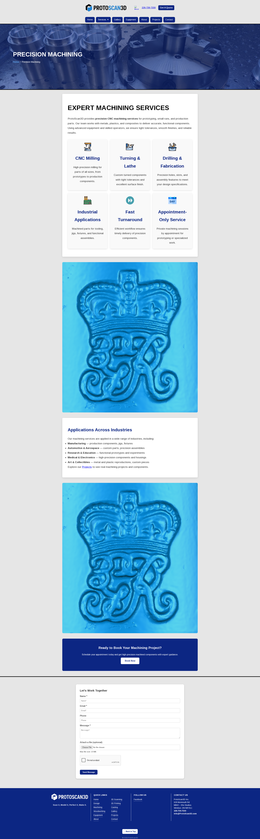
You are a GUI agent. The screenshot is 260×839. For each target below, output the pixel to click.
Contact (169, 19)
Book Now (130, 661)
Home (90, 19)
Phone (83, 716)
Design (97, 803)
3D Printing (116, 803)
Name (83, 696)
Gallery (117, 19)
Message (85, 725)
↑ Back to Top (130, 831)
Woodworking (99, 811)
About (144, 19)
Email (83, 706)
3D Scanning (116, 799)
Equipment (131, 19)
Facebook (138, 799)
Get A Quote (166, 8)
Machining (98, 807)
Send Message (89, 772)
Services (103, 19)
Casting (114, 807)
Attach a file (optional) (91, 742)
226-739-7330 (149, 8)
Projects (156, 19)
